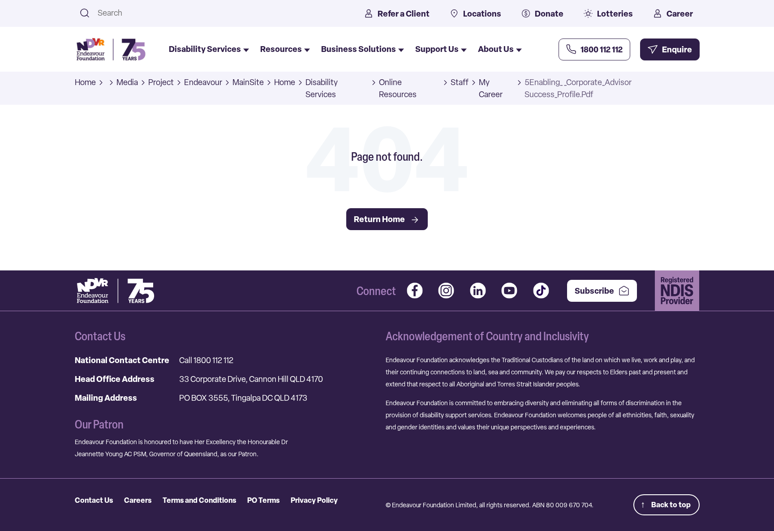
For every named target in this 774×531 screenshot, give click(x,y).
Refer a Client (404, 13)
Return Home (379, 219)
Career (679, 13)
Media (127, 82)
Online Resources (398, 88)
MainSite (248, 82)
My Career (491, 88)
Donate (549, 13)
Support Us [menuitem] (437, 49)
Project (161, 82)
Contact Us (94, 500)
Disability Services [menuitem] (205, 49)
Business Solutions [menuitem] (358, 49)
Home (85, 82)
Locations (482, 13)
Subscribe (594, 290)
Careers (137, 500)
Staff (460, 82)
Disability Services (321, 88)
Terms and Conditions (199, 500)
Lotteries (615, 13)
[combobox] (219, 12)
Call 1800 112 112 (206, 360)
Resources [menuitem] (281, 49)
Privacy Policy (314, 500)
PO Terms (263, 500)
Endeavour (203, 82)
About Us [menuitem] (496, 49)
